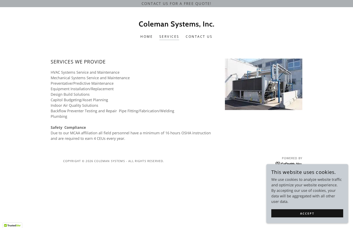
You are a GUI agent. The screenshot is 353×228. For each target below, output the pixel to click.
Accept (307, 213)
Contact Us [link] (199, 36)
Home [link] (146, 36)
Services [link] (169, 36)
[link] (176, 25)
